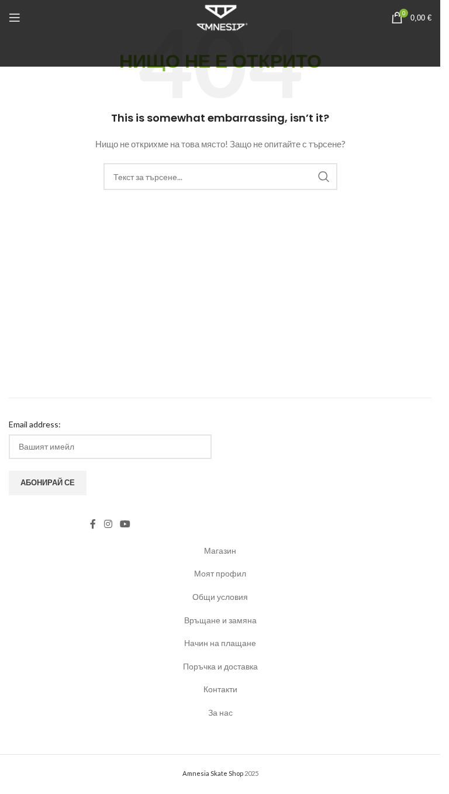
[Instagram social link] (108, 524)
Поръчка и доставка (220, 666)
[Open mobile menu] (14, 17)
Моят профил (220, 573)
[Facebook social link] (93, 524)
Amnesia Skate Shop (212, 773)
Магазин (220, 550)
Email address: (35, 424)
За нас (220, 712)
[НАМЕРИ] (323, 176)
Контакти (220, 689)
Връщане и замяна (220, 620)
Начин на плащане (220, 643)
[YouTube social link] (125, 524)
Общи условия (220, 597)
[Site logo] (220, 17)
